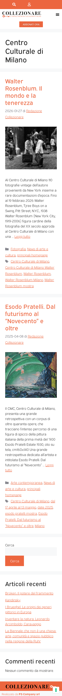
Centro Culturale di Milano (30, 261)
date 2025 (45, 507)
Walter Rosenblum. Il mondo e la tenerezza (23, 91)
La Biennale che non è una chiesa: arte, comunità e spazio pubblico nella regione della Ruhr (30, 635)
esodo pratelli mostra (21, 513)
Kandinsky (12, 600)
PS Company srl (29, 694)
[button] (57, 14)
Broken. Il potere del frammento (29, 593)
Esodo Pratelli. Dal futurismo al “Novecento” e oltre (30, 317)
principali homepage (32, 255)
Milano (40, 525)
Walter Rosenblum (37, 273)
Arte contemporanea (26, 482)
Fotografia (18, 248)
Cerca (9, 545)
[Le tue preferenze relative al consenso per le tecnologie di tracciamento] (56, 690)
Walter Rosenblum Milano (24, 279)
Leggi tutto (22, 236)
